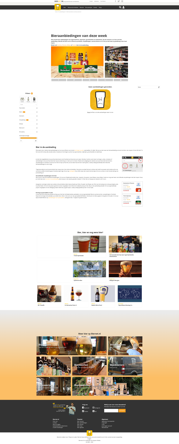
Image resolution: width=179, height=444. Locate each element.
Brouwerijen (88, 7)
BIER (56, 1)
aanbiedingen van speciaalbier (56, 197)
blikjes (69, 45)
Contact (91, 1)
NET (59, 1)
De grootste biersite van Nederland (71, 1)
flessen (64, 45)
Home (56, 11)
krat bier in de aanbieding (52, 179)
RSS (95, 411)
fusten (74, 45)
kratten (59, 45)
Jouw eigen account (107, 426)
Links (103, 424)
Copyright (104, 423)
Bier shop (79, 426)
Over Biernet (102, 1)
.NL (62, 1)
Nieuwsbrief (105, 427)
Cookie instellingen (58, 427)
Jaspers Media (96, 440)
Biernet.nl (81, 440)
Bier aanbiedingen (82, 423)
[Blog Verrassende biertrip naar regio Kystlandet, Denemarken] (125, 244)
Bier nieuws (80, 424)
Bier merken (80, 421)
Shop (100, 7)
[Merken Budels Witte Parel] (103, 293)
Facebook (86, 408)
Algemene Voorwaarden (108, 421)
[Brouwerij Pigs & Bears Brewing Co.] (130, 293)
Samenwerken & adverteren (60, 426)
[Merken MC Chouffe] (49, 293)
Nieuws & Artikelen (73, 7)
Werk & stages (56, 424)
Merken (82, 7)
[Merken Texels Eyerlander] (89, 244)
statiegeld (72, 171)
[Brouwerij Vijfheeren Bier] (89, 269)
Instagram (97, 408)
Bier (65, 7)
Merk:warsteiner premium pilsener (74, 11)
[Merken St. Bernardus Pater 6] (76, 293)
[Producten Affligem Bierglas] (125, 269)
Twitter (86, 411)
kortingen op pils (79, 150)
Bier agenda (80, 427)
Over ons (55, 421)
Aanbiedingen (62, 11)
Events (95, 7)
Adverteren (96, 1)
